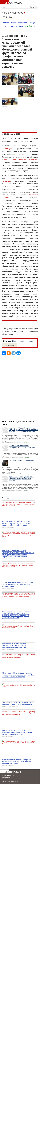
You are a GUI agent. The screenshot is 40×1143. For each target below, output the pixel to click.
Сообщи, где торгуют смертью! (20, 160)
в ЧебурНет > (30, 26)
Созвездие (7, 149)
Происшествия (8, 26)
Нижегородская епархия (22, 341)
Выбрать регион (6, 779)
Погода (32, 23)
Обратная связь (6, 777)
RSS (16, 781)
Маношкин (6, 181)
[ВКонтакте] (4, 353)
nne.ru (6, 106)
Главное (5, 23)
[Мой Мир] (18, 353)
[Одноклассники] (9, 353)
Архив (13, 23)
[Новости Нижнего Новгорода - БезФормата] (11, 2)
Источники (22, 23)
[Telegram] (13, 353)
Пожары (19, 26)
